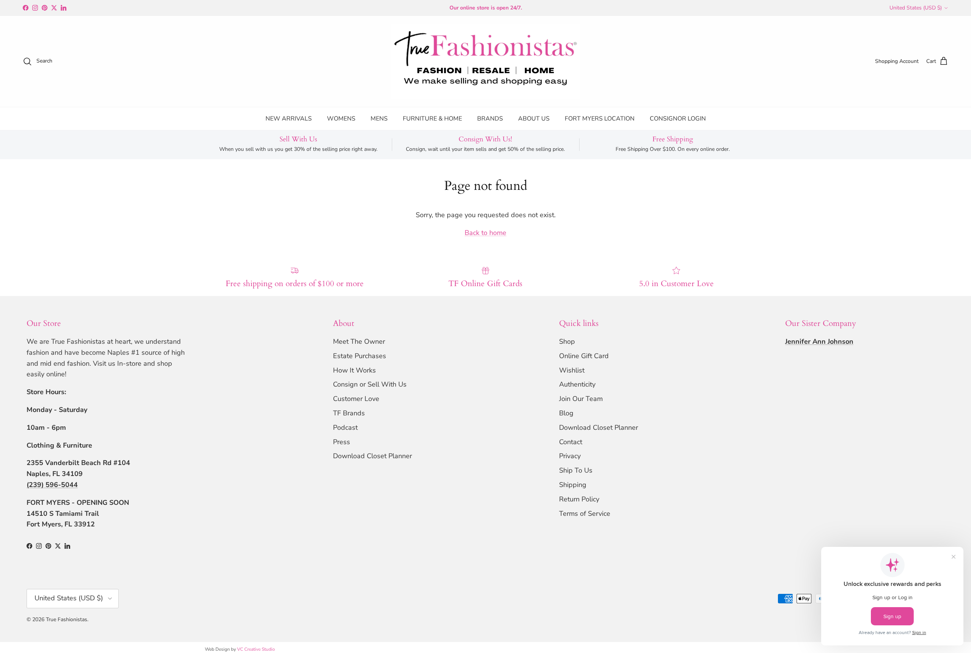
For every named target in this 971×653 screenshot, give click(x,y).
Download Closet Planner (372, 455)
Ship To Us (575, 470)
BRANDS (490, 118)
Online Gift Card (584, 355)
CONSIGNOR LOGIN (678, 118)
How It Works (354, 370)
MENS (379, 118)
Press (341, 441)
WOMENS (341, 118)
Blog (566, 413)
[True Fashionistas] (485, 61)
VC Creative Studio (256, 649)
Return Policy (579, 499)
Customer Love (356, 398)
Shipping (572, 484)
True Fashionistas (66, 619)
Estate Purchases (359, 355)
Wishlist (571, 370)
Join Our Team (581, 398)
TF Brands (349, 413)
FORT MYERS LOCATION (600, 118)
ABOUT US (534, 118)
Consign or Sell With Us (370, 384)
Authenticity (577, 384)
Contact (570, 441)
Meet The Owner (359, 341)
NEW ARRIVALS (289, 118)
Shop (567, 341)
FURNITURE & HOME (432, 118)
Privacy (570, 455)
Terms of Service (584, 513)
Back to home (485, 232)
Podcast (345, 427)
